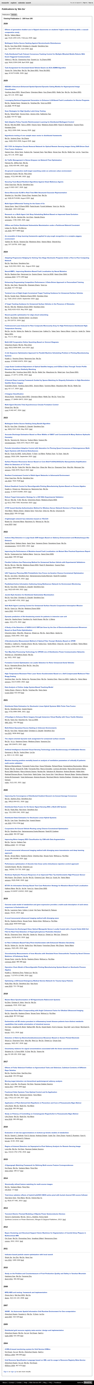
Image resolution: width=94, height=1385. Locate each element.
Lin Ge (32, 752)
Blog (45, 1382)
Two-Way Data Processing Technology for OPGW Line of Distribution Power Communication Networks (45, 652)
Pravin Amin (27, 774)
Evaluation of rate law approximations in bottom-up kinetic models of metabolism (37, 1133)
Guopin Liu (35, 59)
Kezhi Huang (37, 619)
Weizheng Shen (35, 242)
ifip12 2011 (9, 1279)
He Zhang (14, 318)
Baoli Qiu (23, 1106)
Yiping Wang (82, 644)
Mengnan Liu (26, 489)
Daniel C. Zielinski (17, 1135)
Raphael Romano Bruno (13, 774)
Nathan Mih (31, 1027)
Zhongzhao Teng (24, 1238)
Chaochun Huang (11, 174)
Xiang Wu (14, 1013)
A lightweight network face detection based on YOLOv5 (26, 519)
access (7, 361)
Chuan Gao (57, 1040)
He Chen (30, 1084)
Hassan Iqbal (23, 731)
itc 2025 (8, 117)
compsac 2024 (10, 277)
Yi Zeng (35, 1314)
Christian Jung (77, 777)
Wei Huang (9, 877)
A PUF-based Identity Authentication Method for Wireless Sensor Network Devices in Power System (43, 508)
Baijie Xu (28, 331)
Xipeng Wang (46, 242)
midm (7, 622)
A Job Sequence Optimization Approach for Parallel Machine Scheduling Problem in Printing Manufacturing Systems (47, 354)
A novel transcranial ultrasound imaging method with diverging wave (32, 918)
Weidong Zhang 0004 (49, 125)
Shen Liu (49, 877)
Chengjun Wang (36, 92)
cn (6, 320)
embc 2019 (9, 924)
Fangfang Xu (27, 619)
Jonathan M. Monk (19, 1027)
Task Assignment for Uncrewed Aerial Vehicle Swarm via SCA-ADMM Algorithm (35, 68)
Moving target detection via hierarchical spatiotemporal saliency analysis (33, 1081)
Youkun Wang (33, 440)
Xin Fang (37, 910)
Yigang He (40, 1051)
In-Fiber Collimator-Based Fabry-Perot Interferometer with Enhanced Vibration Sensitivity (39, 943)
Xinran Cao (57, 152)
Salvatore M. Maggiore (54, 771)
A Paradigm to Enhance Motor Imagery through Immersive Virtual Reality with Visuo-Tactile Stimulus (44, 717)
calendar (21, 3)
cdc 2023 (8, 481)
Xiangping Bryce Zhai (18, 665)
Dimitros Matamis (82, 774)
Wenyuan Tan (79, 467)
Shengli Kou (56, 242)
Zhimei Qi (64, 934)
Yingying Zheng (18, 358)
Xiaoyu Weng (65, 331)
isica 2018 (8, 1076)
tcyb (6, 62)
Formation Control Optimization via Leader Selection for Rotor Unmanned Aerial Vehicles (39, 663)
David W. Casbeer (59, 576)
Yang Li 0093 (26, 125)
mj (6, 1200)
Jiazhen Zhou (15, 799)
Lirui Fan (8, 467)
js (5, 755)
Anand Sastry (46, 1027)
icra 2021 (8, 733)
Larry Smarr (75, 1027)
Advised (13, 14)
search (28, 3)
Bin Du (7, 35)
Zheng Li (18, 690)
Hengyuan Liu (26, 274)
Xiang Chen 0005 (60, 274)
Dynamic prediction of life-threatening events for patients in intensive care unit (36, 616)
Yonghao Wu (35, 103)
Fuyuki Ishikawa (46, 206)
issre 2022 (8, 557)
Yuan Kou (84, 152)
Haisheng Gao (10, 1276)
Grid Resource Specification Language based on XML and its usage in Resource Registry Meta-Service (45, 1360)
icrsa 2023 (8, 524)
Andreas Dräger (41, 1135)
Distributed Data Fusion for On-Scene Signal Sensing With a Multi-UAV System (35, 807)
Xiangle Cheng (24, 318)
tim (6, 337)
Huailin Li (8, 358)
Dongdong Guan (54, 543)
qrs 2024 (8, 288)
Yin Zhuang (22, 1084)
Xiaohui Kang (17, 619)
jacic (6, 165)
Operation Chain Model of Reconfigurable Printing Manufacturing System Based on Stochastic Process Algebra (45, 968)
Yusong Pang (78, 125)
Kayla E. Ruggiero (72, 1135)
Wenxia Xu (39, 521)
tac (6, 49)
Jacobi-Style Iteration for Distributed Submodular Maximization (29, 595)
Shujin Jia (8, 1257)
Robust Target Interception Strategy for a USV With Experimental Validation (34, 497)
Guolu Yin (56, 877)
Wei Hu (28, 467)
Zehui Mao (17, 70)
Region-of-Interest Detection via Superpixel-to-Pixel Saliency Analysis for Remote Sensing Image (43, 1146)
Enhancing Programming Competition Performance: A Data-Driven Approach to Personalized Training (44, 282)
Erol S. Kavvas (57, 1027)
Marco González (46, 769)
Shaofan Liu (9, 195)
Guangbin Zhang (11, 386)
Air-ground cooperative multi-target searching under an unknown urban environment (38, 171)
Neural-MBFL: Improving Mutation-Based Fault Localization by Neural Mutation (36, 271)
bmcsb (7, 1032)
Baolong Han (15, 274)
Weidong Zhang (34, 741)
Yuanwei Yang (38, 152)
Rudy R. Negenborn (65, 125)
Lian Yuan (14, 820)
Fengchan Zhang (49, 945)
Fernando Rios (34, 769)
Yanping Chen (52, 679)
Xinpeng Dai (23, 242)
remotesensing (10, 443)
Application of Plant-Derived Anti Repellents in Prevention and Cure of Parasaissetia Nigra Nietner (43, 1103)
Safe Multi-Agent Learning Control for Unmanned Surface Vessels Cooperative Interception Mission (44, 605)
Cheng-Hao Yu (36, 1198)
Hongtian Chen (10, 127)
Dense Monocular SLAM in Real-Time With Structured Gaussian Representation (36, 193)
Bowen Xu (8, 521)
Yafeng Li (8, 59)
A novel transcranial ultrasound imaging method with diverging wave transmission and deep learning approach (44, 851)
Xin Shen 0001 (76, 92)
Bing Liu (51, 467)
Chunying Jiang (10, 633)
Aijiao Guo (35, 467)
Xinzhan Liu (9, 655)
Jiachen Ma (21, 217)
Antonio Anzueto (40, 777)
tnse (6, 266)
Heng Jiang (43, 690)
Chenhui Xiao (38, 856)
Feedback (57, 1382)
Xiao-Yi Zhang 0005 (22, 206)
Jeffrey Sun (18, 163)
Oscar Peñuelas (45, 766)
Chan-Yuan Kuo (10, 184)
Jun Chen (29, 217)
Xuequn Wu (43, 440)
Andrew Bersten (69, 771)
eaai (6, 744)
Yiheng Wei (9, 1095)
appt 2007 (8, 1317)
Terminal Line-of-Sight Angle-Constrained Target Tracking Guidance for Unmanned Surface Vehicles (44, 293)
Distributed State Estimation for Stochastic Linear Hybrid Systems (30, 818)
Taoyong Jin (15, 440)
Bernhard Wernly (53, 777)
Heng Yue (28, 1257)
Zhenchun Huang (11, 1314)
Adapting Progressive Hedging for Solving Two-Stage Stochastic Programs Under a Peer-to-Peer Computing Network (47, 259)
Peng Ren (34, 1168)
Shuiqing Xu (9, 1051)
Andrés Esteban (65, 777)
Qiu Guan (8, 1238)
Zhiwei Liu (35, 633)
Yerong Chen (24, 114)
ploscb (7, 913)
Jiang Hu (8, 619)
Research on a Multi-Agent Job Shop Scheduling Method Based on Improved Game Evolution (41, 214)
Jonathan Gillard (38, 1238)
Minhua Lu (57, 856)
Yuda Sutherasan (27, 777)
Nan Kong (14, 263)
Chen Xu (46, 511)
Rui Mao (65, 856)
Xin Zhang (25, 138)
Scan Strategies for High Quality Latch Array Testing (25, 111)
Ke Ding (8, 1002)
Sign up (91, 2)
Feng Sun (38, 511)
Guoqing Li (22, 1314)
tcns (6, 812)
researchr (5, 2)
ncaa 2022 (8, 668)
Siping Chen (37, 921)
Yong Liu (56, 206)
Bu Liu (7, 665)
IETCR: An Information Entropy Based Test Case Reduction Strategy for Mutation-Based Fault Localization (46, 885)
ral (6, 198)
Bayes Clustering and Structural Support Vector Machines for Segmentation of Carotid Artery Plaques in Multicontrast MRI (45, 1234)
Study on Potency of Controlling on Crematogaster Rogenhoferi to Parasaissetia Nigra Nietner (41, 1114)
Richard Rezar (57, 766)
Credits (19, 1382)
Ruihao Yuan (50, 453)
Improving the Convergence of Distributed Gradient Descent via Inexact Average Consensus (41, 796)
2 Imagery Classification (14, 394)
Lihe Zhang (9, 1106)
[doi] (34, 38)
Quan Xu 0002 (16, 453)
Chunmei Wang (18, 521)
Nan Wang (48, 152)
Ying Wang (8, 511)
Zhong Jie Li (9, 1295)
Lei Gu (41, 1314)
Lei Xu (78, 152)
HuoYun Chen (16, 1073)
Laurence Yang (16, 910)
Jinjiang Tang (29, 511)
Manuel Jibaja (70, 774)
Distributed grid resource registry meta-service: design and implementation (34, 1330)
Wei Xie (7, 217)
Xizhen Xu (20, 331)
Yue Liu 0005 (33, 720)
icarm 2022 (9, 611)
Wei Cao (57, 934)
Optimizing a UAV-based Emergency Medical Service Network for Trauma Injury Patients (39, 981)
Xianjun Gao (9, 152)
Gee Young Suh (48, 774)
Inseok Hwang (27, 709)
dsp (6, 1054)
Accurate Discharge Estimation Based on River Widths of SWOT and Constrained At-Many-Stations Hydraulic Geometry (47, 436)
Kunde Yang (15, 296)
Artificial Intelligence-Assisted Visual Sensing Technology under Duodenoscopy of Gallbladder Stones (45, 750)
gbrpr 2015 (9, 1171)
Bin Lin (7, 500)
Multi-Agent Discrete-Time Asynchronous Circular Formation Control (31, 405)
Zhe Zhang (18, 877)
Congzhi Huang (10, 867)
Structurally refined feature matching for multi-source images (29, 1184)
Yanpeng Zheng (41, 543)
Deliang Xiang (21, 543)
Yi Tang (34, 453)
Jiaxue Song (9, 206)
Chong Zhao (26, 195)
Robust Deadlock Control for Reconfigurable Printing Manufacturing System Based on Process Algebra (45, 486)
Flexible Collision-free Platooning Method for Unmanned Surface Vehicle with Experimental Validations (45, 562)
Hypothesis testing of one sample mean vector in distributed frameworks (33, 135)
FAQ (50, 1382)
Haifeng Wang (28, 554)
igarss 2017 (9, 1087)
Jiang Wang (50, 633)
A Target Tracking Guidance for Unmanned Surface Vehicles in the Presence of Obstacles (40, 304)
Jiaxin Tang (31, 543)
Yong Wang (37, 1095)
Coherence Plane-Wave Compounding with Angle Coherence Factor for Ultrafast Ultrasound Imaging (44, 1010)
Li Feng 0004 (19, 1051)
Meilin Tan (60, 92)
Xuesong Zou (45, 741)
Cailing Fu (47, 331)
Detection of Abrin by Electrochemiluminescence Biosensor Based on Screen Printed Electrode (42, 1038)
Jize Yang (14, 285)
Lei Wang (41, 453)
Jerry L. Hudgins (32, 1217)
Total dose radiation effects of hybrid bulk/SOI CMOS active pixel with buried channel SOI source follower (46, 1195)
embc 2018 (9, 1016)
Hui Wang (30, 1106)
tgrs (6, 95)
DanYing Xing (26, 1073)
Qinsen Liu (16, 489)
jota (6, 801)
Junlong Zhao (16, 138)
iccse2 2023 (9, 693)
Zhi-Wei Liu (22, 228)
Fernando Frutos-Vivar (30, 766)
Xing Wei (17, 195)
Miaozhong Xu (51, 372)
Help (25, 1382)
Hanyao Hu (9, 163)
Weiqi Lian (61, 372)
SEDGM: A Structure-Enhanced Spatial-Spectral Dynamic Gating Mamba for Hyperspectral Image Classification (42, 88)
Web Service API (35, 1382)
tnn (6, 130)
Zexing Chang (37, 274)
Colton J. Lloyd (27, 910)
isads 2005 (9, 1336)
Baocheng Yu (30, 521)
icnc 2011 (8, 1260)
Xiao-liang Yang (10, 1198)
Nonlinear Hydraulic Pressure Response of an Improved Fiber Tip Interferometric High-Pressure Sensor (45, 875)
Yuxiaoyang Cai (16, 554)
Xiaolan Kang (15, 103)
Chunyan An (60, 511)
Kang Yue (14, 720)
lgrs (6, 1152)
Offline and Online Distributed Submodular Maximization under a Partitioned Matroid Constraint (42, 225)
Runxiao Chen (35, 679)
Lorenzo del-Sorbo (60, 769)
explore (14, 3)
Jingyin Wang (38, 386)
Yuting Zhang (9, 690)
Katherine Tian (45, 114)
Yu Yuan (59, 453)
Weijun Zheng (18, 511)
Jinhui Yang (19, 152)
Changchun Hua (24, 59)
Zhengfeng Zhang (20, 655)
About (5, 1382)
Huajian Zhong (26, 644)
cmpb (7, 858)
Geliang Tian (21, 842)
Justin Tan (51, 1135)
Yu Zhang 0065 (45, 59)
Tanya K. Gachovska (12, 1217)
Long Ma (14, 1084)
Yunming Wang (49, 386)
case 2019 (8, 986)
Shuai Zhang (25, 92)
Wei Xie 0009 (15, 125)
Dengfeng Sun (43, 46)
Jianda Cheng (10, 543)
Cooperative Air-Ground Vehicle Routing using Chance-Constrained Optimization (36, 828)
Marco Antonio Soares (28, 771)
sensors (8, 470)
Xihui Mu (70, 467)
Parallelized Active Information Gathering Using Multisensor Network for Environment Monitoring (43, 584)
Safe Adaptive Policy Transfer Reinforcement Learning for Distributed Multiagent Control (39, 122)
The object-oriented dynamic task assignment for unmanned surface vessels (35, 739)
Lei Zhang (34, 318)
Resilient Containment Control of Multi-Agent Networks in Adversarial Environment (37, 475)
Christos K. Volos (17, 1002)
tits (6, 309)
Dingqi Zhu (9, 407)
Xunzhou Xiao (10, 679)
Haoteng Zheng (26, 856)
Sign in (85, 2)
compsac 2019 (10, 962)
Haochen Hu (23, 720)
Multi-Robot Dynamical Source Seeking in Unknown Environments (31, 728)
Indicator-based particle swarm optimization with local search (29, 1254)
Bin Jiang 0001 (33, 70)
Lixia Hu (18, 959)
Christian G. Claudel (29, 46)
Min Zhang (60, 945)
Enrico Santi (43, 1217)
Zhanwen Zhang (34, 285)
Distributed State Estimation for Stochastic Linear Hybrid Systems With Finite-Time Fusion (40, 706)
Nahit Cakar (37, 774)
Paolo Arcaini (34, 206)
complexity (8, 1005)
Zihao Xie (43, 467)
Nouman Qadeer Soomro (43, 1084)
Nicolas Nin (41, 771)
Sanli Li (40, 1333)
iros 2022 (8, 568)
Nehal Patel (15, 114)
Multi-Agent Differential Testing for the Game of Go (25, 203)
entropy (7, 456)
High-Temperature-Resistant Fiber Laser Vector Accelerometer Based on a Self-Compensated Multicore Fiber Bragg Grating (47, 675)
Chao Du (60, 644)
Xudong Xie (28, 152)
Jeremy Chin (34, 114)
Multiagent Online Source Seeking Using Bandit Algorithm (27, 423)
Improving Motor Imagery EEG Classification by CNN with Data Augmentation (35, 839)
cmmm (7, 1241)
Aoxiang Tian (36, 195)
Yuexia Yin (8, 70)
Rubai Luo (28, 973)
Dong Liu (23, 440)
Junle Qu (81, 331)
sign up (13, 1371)
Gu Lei (26, 1333)
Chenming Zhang (34, 500)
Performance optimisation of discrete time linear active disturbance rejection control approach (42, 864)
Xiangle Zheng (39, 217)
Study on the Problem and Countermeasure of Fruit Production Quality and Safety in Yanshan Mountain (45, 1273)
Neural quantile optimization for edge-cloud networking (26, 315)
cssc (6, 141)
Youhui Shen (24, 752)
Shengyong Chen (50, 1238)
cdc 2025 (8, 231)
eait (6, 38)
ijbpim (7, 1298)
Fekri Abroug (59, 774)
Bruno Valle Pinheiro (12, 771)
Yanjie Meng (51, 644)
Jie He (24, 888)
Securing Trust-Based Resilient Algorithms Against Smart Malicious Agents (34, 182)
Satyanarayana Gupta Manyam (41, 576)
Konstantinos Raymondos (72, 766)
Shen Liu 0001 (63, 679)
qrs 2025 (8, 106)
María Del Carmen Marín (77, 769)
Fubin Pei (21, 467)
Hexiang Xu (25, 103)
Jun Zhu (16, 1257)
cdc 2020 (8, 823)
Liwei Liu (74, 331)
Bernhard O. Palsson (49, 910)
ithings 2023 (9, 513)
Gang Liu (14, 608)
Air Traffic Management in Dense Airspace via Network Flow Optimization (33, 160)
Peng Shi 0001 (44, 70)
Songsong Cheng (26, 1095)
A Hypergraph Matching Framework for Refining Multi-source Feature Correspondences (39, 1165)
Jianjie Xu (58, 633)
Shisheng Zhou (17, 973)
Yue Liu (13, 842)
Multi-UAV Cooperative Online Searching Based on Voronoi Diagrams (32, 342)
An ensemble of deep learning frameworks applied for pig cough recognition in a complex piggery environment (43, 237)
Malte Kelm (80, 771)
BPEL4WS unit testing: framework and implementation (26, 1292)
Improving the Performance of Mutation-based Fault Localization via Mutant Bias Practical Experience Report (47, 551)
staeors (7, 375)
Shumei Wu (22, 285)
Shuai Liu (27, 633)
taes (6, 73)
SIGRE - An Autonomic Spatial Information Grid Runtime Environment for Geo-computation (40, 1311)
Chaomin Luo (27, 867)
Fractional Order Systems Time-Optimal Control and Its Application (31, 1092)
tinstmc (7, 176)
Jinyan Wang (15, 856)
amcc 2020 (9, 834)
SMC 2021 (8, 722)
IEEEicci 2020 (10, 845)
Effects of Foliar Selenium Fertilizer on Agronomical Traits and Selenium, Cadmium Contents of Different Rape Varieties (45, 1069)
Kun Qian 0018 (16, 46)
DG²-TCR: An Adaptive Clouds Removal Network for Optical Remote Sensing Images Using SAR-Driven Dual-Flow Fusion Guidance (47, 148)
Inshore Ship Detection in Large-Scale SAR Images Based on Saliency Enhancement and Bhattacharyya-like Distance (47, 539)
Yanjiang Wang (24, 1168)
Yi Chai (27, 1051)
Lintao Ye (8, 228)
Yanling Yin (9, 242)
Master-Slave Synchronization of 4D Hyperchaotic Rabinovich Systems (32, 1000)
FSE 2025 (8, 209)
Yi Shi (19, 500)
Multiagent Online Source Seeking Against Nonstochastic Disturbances (33, 43)
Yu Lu (13, 741)
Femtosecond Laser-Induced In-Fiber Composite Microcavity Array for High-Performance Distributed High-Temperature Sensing (46, 327)
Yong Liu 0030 (46, 103)
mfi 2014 (8, 1190)
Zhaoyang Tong (60, 467)
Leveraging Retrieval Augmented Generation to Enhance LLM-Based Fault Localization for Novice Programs (47, 100)
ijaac (6, 869)
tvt (6, 299)
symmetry (8, 220)
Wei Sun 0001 (20, 1295)
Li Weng (52, 619)
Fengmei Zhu (27, 1276)
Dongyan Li (9, 752)
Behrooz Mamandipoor (13, 766)
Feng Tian (61, 397)
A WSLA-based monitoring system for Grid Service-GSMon (27, 1349)
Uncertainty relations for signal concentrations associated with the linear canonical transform (41, 1049)
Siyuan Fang (48, 856)
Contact (11, 1382)
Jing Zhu (35, 665)
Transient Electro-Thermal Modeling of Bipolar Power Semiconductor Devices (35, 1214)
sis (6, 657)
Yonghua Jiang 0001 (12, 92)
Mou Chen (28, 174)
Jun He (13, 331)
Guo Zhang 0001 (49, 92)
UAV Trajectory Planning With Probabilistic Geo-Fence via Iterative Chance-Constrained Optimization (44, 573)
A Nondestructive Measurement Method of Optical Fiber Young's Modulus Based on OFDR (40, 641)
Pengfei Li (8, 644)
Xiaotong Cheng (21, 741)
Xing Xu (27, 1002)
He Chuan (33, 1333)
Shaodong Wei (10, 372)
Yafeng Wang (15, 35)
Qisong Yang (36, 125)
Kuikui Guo (42, 644)
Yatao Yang (55, 331)
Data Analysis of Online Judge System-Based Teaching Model (29, 687)
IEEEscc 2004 (10, 1355)
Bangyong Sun (30, 358)
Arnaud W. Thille (22, 769)
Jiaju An (66, 453)
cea (6, 244)
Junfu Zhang (26, 453)
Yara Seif (67, 1027)
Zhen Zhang (60, 1135)
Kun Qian (14, 426)
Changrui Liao (37, 331)
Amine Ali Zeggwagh (12, 777)
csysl (6, 187)
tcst (6, 589)
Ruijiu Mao (14, 809)
